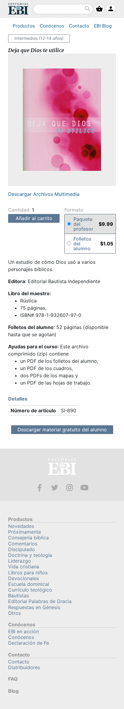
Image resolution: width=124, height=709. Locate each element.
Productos (24, 26)
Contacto (79, 26)
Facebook (39, 487)
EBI (18, 8)
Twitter (54, 487)
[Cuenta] (111, 9)
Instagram (69, 487)
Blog (103, 26)
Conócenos (52, 26)
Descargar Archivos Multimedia (43, 194)
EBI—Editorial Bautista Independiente (62, 467)
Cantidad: (20, 209)
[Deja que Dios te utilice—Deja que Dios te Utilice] (62, 120)
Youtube (84, 487)
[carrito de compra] (99, 9)
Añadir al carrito (34, 218)
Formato (73, 210)
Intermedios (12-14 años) (39, 38)
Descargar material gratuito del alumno (62, 429)
